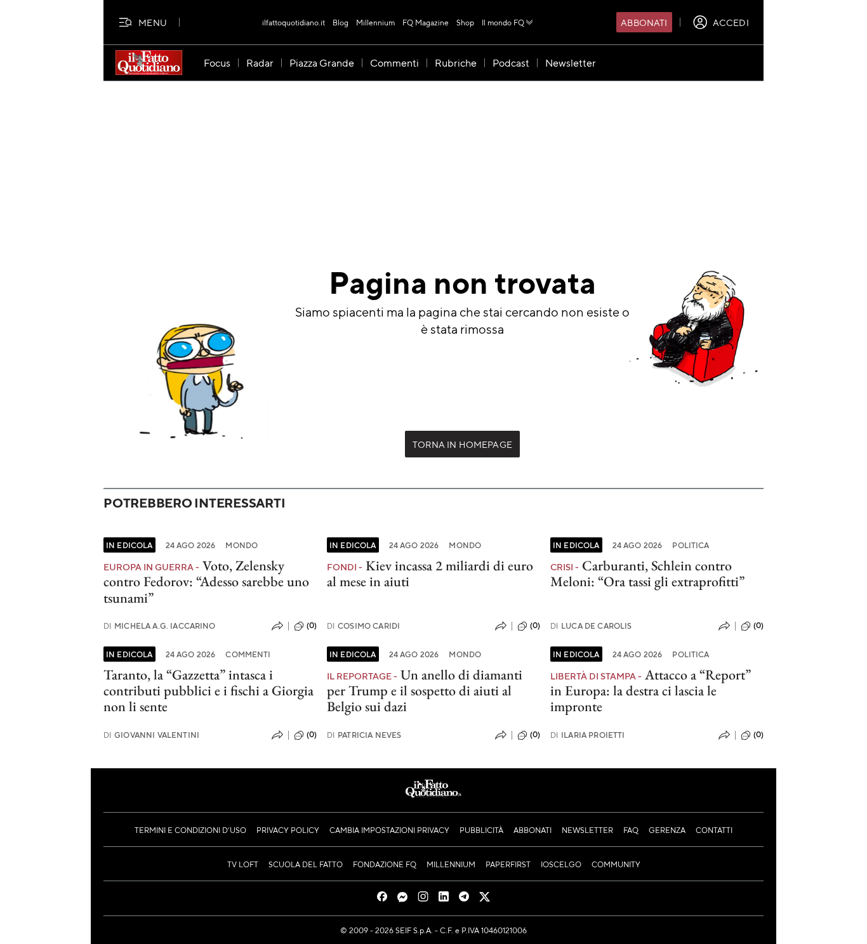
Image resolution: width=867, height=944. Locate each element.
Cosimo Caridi (363, 626)
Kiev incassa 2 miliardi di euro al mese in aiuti (430, 573)
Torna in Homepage (462, 444)
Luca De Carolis (591, 626)
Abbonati (644, 22)
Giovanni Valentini (151, 735)
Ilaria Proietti (587, 735)
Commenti (247, 654)
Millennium (375, 22)
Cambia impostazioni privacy (389, 830)
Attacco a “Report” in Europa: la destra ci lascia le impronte (650, 690)
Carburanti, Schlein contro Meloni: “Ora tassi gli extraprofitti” (647, 573)
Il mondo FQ (503, 22)
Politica (690, 545)
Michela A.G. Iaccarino (159, 626)
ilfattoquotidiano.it (293, 22)
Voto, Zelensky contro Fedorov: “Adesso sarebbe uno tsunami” (206, 581)
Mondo (241, 545)
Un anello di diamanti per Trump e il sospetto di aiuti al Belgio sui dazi (424, 690)
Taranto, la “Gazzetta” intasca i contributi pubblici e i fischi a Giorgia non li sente (208, 690)
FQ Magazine (425, 22)
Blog (340, 22)
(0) (312, 625)
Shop (465, 22)
